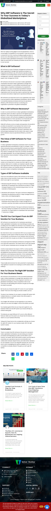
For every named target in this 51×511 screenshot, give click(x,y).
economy (41, 193)
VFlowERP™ (41, 280)
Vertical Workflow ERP (42, 278)
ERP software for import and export (43, 218)
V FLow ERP (40, 167)
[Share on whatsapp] (12, 358)
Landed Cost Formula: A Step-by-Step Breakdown (41, 46)
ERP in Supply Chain (45, 205)
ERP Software (21, 23)
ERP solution (21, 289)
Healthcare (40, 129)
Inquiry (47, 1)
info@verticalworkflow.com (21, 1)
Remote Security (42, 161)
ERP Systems (44, 225)
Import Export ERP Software (42, 250)
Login (41, 1)
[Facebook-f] (27, 488)
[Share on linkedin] (26, 354)
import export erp (42, 245)
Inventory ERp (41, 257)
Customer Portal (42, 115)
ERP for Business (44, 196)
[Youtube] (33, 488)
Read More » (9, 400)
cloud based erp (41, 184)
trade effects (43, 276)
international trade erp (42, 255)
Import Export (42, 234)
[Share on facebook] (12, 354)
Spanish (30, 1)
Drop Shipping (41, 117)
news (44, 267)
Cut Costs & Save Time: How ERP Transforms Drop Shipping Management (47, 49)
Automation (41, 110)
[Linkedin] (39, 488)
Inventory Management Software (41, 149)
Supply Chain (43, 269)
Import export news (43, 137)
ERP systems (21, 314)
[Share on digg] (31, 354)
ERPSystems (41, 227)
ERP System (27, 23)
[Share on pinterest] (22, 354)
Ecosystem (40, 120)
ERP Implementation (12, 23)
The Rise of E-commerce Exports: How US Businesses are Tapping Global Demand (41, 68)
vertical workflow (42, 168)
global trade (44, 230)
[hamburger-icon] (48, 5)
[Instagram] (36, 488)
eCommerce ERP (42, 118)
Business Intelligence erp (44, 183)
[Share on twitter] (17, 354)
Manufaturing (41, 156)
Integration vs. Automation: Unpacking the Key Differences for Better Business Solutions (41, 90)
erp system (27, 24)
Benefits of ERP (41, 176)
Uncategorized (41, 165)
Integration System (43, 141)
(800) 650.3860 (8, 476)
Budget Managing (42, 112)
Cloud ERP (4, 23)
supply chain (41, 163)
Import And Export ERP (42, 232)
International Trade (43, 144)
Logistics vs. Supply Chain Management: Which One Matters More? (47, 87)
